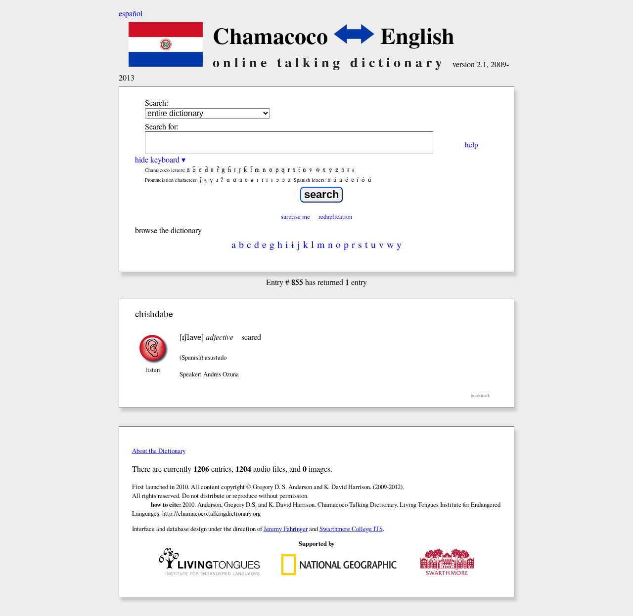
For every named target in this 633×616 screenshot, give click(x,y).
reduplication (335, 216)
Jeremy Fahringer (286, 528)
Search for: (162, 126)
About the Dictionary (158, 450)
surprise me (295, 216)
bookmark (480, 395)
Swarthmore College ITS (351, 528)
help (471, 144)
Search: (156, 102)
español (130, 13)
